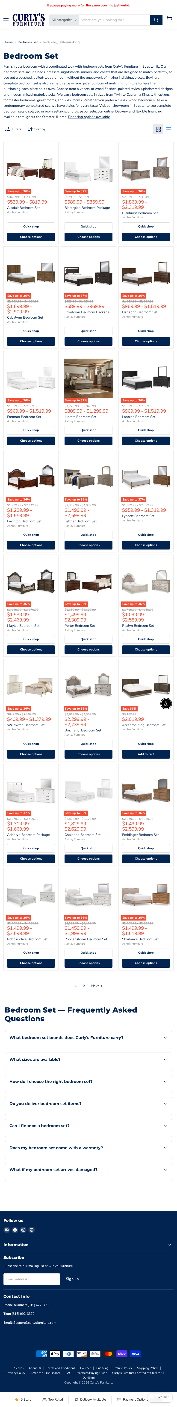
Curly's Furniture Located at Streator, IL (138, 1373)
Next (95, 986)
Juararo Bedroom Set (80, 416)
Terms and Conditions (60, 1368)
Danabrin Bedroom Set (139, 312)
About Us (35, 1368)
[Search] (156, 20)
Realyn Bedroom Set (138, 625)
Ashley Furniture (17, 212)
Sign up (72, 1278)
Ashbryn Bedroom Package (28, 834)
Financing (102, 1368)
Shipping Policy (147, 1368)
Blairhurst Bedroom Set (140, 213)
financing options (44, 1136)
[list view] (168, 129)
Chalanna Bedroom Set (82, 834)
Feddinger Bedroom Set (140, 834)
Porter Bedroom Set (80, 625)
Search (19, 1368)
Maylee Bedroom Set (23, 625)
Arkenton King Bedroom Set (143, 725)
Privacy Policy (16, 1373)
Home (8, 42)
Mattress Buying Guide (92, 1373)
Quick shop (31, 226)
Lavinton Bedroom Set (24, 521)
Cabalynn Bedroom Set (25, 317)
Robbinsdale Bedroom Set (27, 939)
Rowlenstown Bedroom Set (86, 939)
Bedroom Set (28, 42)
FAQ (68, 1373)
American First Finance (45, 1373)
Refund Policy (123, 1368)
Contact (85, 1368)
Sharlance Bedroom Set (140, 939)
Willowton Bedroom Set (25, 725)
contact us (151, 1070)
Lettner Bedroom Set (81, 521)
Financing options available (89, 117)
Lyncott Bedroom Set (138, 516)
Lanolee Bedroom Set (138, 416)
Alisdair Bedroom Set (23, 207)
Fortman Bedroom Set (24, 416)
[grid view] (158, 129)
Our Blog (89, 1378)
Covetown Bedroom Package (87, 312)
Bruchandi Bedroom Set (83, 730)
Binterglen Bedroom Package (87, 207)
